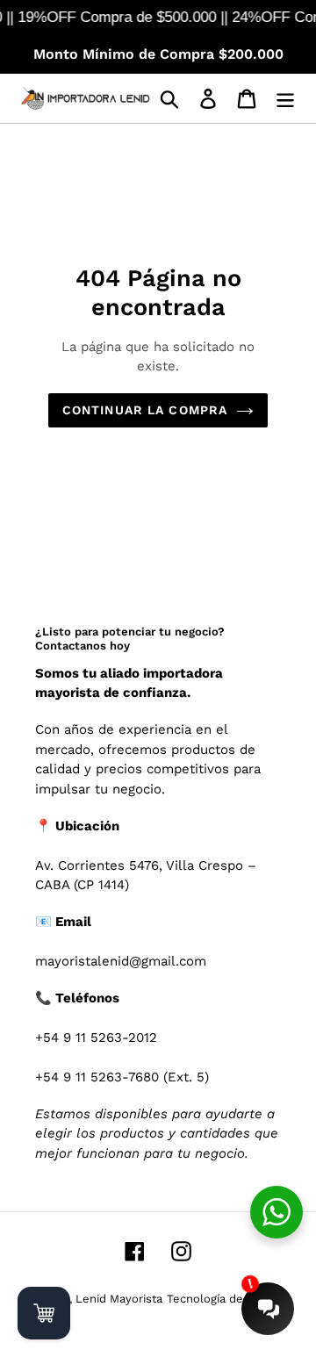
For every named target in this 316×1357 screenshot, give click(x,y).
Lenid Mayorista (118, 1298)
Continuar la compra (144, 410)
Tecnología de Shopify (227, 1298)
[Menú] (285, 98)
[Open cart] (44, 1313)
